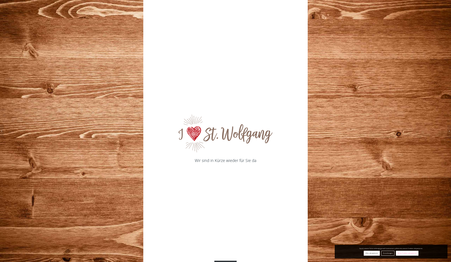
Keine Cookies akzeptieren (407, 253)
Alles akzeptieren (371, 253)
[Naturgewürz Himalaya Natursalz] (449, 131)
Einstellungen (388, 253)
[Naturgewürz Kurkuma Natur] (2, 131)
